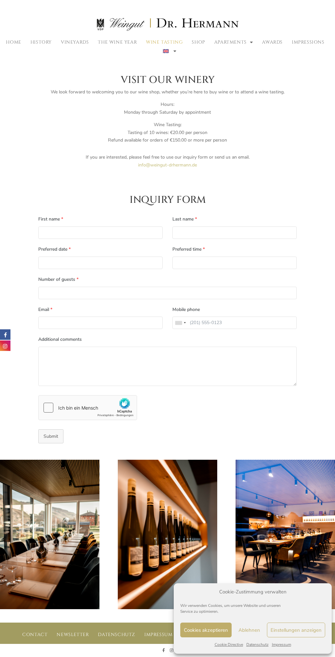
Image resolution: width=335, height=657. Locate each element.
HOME (13, 42)
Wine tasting (164, 42)
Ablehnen (249, 630)
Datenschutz (257, 644)
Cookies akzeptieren (206, 630)
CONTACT (34, 634)
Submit (51, 436)
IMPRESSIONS (308, 42)
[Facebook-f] (164, 650)
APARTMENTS (230, 42)
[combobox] (180, 323)
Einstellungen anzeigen (296, 630)
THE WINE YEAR (117, 42)
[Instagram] (171, 650)
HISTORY (41, 42)
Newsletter (73, 634)
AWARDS (272, 42)
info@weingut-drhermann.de (167, 165)
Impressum (281, 644)
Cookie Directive (229, 644)
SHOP (198, 42)
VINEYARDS (75, 42)
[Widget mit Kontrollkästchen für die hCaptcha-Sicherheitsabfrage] (87, 407)
